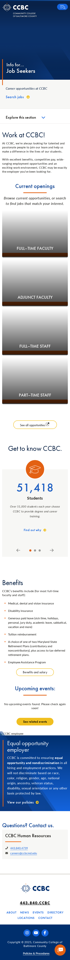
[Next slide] (52, 550)
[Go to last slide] (18, 550)
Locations (26, 918)
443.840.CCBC (35, 902)
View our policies (20, 802)
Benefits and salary (35, 672)
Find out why (32, 530)
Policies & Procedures (36, 953)
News (24, 912)
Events (38, 912)
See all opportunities (33, 425)
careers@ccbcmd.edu (23, 853)
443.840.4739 (19, 848)
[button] (62, 7)
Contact (45, 918)
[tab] (30, 550)
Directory (55, 912)
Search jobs (15, 97)
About (11, 912)
